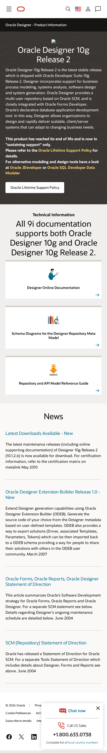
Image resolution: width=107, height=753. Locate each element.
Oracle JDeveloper (26, 167)
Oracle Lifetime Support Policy (34, 187)
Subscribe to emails (18, 721)
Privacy (39, 705)
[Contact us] (98, 9)
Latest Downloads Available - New (39, 433)
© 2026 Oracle (15, 705)
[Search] (68, 9)
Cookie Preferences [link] (18, 713)
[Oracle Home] (21, 9)
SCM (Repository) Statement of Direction (46, 642)
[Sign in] (88, 9)
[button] (9, 9)
